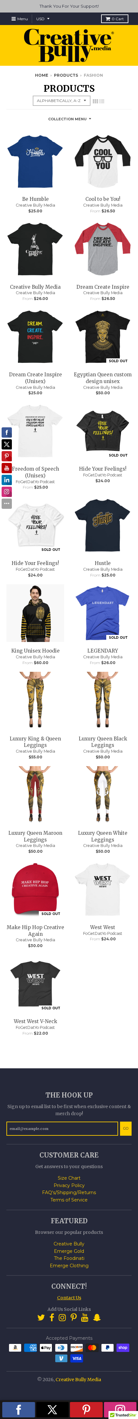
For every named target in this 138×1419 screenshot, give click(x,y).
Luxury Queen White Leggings (102, 836)
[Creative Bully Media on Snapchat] (97, 1318)
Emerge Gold (69, 1251)
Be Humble (35, 199)
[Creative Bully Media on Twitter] (41, 1318)
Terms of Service (69, 1200)
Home (41, 75)
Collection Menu (67, 119)
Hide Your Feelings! (102, 469)
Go (125, 1128)
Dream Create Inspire (102, 287)
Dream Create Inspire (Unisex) (35, 378)
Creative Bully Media (35, 205)
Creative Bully (69, 1244)
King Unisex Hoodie (35, 651)
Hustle (103, 563)
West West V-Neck (35, 1021)
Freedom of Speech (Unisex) (35, 472)
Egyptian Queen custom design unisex (103, 378)
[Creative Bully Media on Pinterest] (74, 1318)
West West (102, 927)
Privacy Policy (69, 1185)
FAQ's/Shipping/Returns (69, 1192)
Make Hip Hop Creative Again (35, 930)
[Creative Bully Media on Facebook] (51, 1318)
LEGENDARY (102, 651)
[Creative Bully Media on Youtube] (85, 1318)
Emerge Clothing (69, 1266)
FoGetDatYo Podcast (35, 481)
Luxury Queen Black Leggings (103, 742)
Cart (118, 18)
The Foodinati (69, 1258)
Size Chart (69, 1178)
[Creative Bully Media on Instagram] (62, 1318)
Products (66, 75)
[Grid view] (95, 101)
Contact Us (69, 1298)
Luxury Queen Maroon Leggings (35, 836)
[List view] (101, 101)
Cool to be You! (102, 199)
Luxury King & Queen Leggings (35, 742)
